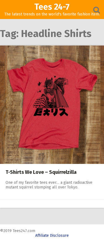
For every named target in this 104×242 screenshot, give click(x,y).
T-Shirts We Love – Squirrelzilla (41, 172)
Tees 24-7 (52, 7)
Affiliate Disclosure (52, 235)
